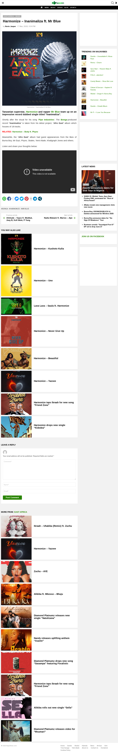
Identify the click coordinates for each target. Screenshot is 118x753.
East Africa (20, 512)
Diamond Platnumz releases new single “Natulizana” (52, 616)
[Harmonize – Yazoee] (16, 381)
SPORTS (73, 7)
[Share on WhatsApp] (4, 199)
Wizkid (77, 746)
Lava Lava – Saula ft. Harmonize (51, 305)
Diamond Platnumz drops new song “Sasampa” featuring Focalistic (53, 662)
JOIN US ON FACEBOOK (93, 236)
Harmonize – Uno (43, 280)
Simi (105, 746)
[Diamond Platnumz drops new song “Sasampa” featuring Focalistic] (16, 662)
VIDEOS (60, 7)
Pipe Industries (46, 120)
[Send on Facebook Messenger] (17, 199)
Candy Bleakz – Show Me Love (101, 81)
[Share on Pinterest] (27, 199)
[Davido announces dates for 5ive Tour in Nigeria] (98, 182)
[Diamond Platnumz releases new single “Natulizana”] (16, 617)
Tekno (92, 746)
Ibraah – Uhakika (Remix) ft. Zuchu (53, 526)
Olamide (84, 746)
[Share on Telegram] (35, 199)
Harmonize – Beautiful (46, 358)
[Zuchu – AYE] (16, 571)
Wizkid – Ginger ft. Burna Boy (101, 94)
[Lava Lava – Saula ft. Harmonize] (16, 306)
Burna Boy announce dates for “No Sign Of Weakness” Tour (98, 219)
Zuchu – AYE (41, 571)
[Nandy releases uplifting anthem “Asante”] (16, 640)
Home (62, 746)
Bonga (5, 209)
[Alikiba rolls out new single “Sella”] (16, 708)
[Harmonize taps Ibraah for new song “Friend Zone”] (16, 404)
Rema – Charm (96, 62)
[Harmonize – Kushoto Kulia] (16, 249)
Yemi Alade (75, 748)
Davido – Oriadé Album (98, 106)
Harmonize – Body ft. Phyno (25, 132)
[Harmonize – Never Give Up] (16, 331)
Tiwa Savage (64, 748)
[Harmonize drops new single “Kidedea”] (16, 427)
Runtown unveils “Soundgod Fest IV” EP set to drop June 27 (99, 226)
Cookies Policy (65, 750)
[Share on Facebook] (9, 199)
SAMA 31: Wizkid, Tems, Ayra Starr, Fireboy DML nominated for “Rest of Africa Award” (98, 198)
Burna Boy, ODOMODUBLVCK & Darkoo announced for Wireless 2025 (99, 212)
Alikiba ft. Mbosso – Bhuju (48, 594)
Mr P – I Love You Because (100, 112)
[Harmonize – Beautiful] (16, 358)
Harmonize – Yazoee (45, 381)
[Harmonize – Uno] (16, 281)
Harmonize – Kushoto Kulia (49, 248)
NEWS (47, 7)
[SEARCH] (112, 3)
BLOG (66, 7)
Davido (69, 746)
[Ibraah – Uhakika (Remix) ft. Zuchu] (16, 526)
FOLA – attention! (96, 75)
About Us (85, 748)
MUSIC (53, 7)
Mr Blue (55, 111)
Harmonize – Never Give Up (49, 331)
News (86, 184)
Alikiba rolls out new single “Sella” (53, 707)
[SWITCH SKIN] (116, 3)
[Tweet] (22, 199)
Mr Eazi (99, 746)
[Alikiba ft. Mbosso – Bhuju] (16, 594)
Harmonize (32, 111)
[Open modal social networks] (40, 199)
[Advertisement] (99, 29)
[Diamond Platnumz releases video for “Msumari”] (16, 730)
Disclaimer (104, 748)
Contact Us (94, 748)
